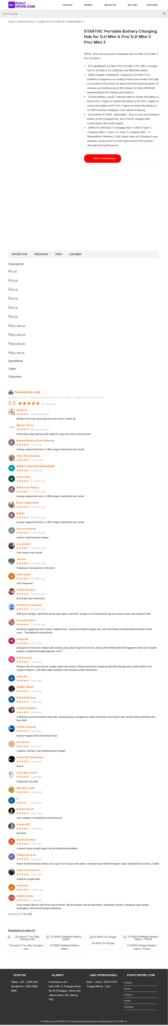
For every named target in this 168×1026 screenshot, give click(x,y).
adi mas (21, 559)
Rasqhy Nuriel (25, 809)
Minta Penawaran (104, 158)
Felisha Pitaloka (26, 708)
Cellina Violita (25, 896)
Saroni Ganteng (26, 528)
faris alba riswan (27, 772)
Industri (128, 994)
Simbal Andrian (26, 839)
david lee (22, 885)
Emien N (22, 410)
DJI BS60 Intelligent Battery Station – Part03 (142, 947)
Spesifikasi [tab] (41, 254)
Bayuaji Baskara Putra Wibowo (36, 440)
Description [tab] (19, 254)
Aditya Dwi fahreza (28, 870)
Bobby (21, 513)
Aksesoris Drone (25, 21)
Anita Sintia (24, 574)
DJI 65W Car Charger (103, 943)
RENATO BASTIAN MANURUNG (36, 466)
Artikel (127, 1000)
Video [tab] (58, 254)
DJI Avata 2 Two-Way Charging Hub (26, 947)
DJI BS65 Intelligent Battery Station (64, 947)
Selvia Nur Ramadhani (30, 757)
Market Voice (25, 425)
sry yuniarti (24, 544)
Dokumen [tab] (75, 254)
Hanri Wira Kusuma (28, 455)
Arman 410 (23, 824)
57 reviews (48, 404)
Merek (127, 988)
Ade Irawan (24, 476)
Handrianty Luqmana (29, 605)
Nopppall (22, 639)
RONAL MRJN (25, 687)
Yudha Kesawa (26, 589)
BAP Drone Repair (28, 487)
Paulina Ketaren (26, 854)
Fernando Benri (26, 620)
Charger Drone (44, 21)
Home (11, 21)
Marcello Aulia (25, 788)
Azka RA (22, 676)
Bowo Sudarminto (28, 502)
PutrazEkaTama (26, 697)
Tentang (128, 1006)
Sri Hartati (23, 742)
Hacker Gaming (26, 726)
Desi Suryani (24, 657)
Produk (128, 982)
